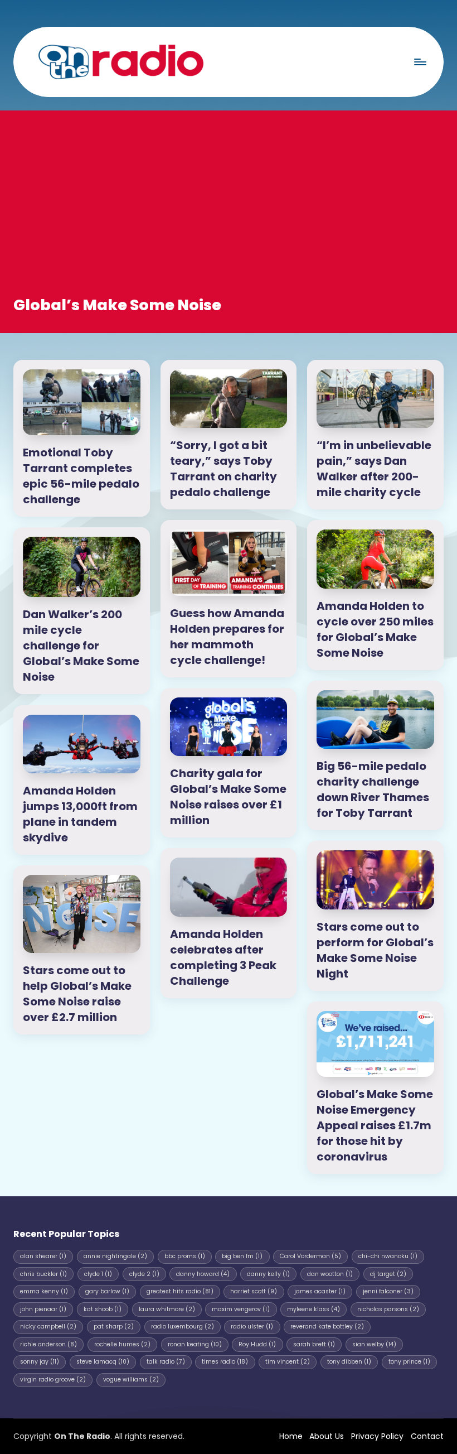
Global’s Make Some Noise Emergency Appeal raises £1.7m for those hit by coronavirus (375, 1125)
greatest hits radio (180, 1291)
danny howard (203, 1274)
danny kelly (268, 1274)
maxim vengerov (241, 1309)
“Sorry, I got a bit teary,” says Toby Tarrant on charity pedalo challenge (223, 468)
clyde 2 (144, 1274)
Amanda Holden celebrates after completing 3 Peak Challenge (223, 957)
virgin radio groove (53, 1379)
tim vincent (287, 1361)
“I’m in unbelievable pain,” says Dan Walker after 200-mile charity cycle (374, 468)
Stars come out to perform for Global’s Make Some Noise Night (375, 950)
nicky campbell (48, 1326)
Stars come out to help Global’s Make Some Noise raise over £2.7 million (77, 993)
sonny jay (39, 1361)
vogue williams (131, 1379)
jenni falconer (388, 1291)
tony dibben (349, 1361)
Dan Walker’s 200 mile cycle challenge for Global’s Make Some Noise (81, 645)
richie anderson (48, 1344)
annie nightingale (115, 1256)
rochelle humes (122, 1344)
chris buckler (43, 1274)
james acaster (320, 1291)
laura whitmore (167, 1309)
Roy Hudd (257, 1344)
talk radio (166, 1361)
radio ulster (252, 1326)
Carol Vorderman (310, 1256)
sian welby (374, 1344)
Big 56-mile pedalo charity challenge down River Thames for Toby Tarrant (373, 789)
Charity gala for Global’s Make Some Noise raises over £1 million (228, 796)
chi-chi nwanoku (387, 1256)
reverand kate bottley (327, 1326)
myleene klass (313, 1309)
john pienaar (43, 1309)
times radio (225, 1361)
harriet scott (253, 1291)
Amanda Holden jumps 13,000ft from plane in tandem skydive (80, 814)
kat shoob (102, 1309)
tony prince (409, 1361)
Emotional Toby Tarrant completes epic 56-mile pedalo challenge (81, 476)
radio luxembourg (182, 1326)
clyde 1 (98, 1274)
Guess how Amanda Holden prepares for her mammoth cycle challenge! (227, 636)
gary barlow (107, 1291)
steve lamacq (102, 1361)
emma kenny (44, 1291)
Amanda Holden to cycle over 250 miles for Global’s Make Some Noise (375, 629)
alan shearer (43, 1256)
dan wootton (330, 1274)
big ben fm (242, 1256)
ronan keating (195, 1344)
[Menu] (419, 62)
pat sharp (114, 1326)
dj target (388, 1274)
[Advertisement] (228, 211)
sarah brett (314, 1344)
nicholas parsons (388, 1309)
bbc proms (184, 1256)
